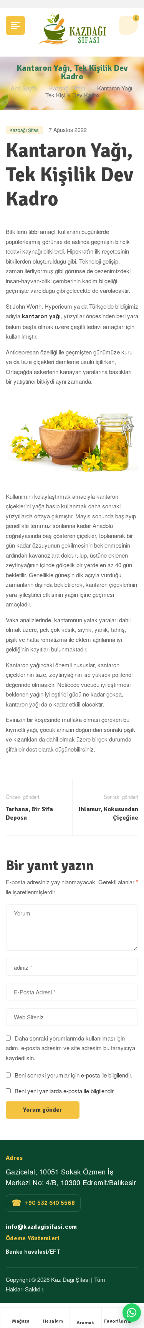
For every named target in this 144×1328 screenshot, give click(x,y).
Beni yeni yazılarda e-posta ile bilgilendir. (65, 1091)
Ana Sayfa (24, 88)
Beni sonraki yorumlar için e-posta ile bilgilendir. (73, 1075)
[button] (131, 1312)
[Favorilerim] (118, 1315)
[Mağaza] (21, 1315)
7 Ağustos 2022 (68, 130)
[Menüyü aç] (15, 25)
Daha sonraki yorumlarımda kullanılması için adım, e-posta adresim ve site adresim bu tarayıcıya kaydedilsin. (70, 1048)
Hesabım (53, 1321)
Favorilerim (118, 1321)
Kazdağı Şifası (67, 88)
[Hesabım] (53, 1315)
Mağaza (21, 1321)
